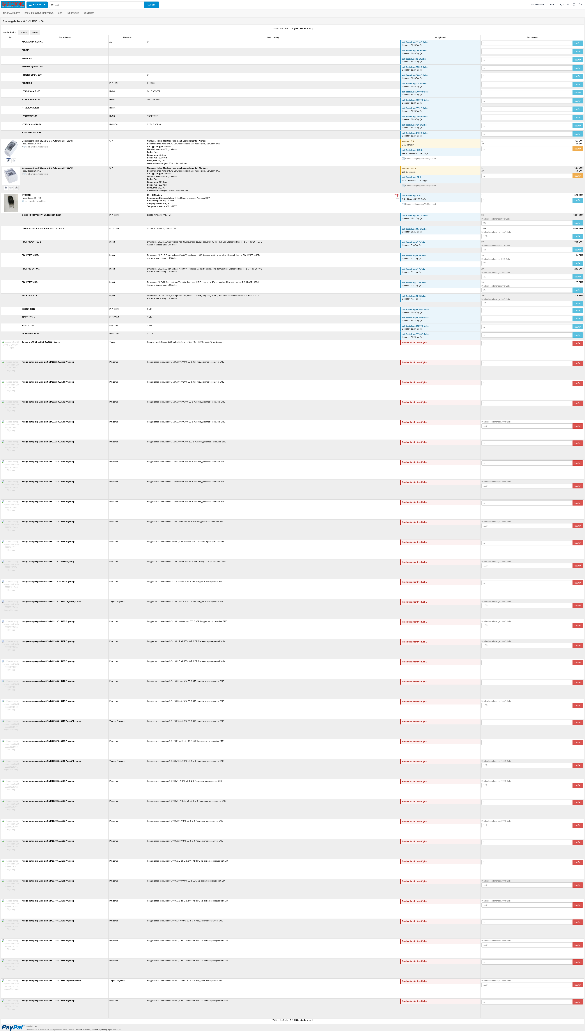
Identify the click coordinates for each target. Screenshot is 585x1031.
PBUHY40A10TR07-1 (31, 242)
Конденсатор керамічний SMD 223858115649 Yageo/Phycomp (51, 721)
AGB (60, 13)
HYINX (112, 91)
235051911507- (28, 325)
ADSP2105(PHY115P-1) (32, 42)
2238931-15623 (28, 309)
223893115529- (28, 317)
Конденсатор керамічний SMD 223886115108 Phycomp (48, 801)
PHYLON (113, 83)
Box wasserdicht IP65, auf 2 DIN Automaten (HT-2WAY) (47, 141)
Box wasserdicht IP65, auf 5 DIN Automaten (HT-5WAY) (47, 168)
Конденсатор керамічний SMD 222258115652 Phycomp (48, 402)
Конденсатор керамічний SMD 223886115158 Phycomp (48, 861)
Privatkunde (536, 5)
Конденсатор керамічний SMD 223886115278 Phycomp (48, 1000)
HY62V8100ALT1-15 (31, 99)
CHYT (112, 141)
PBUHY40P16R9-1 (30, 282)
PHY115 (25, 50)
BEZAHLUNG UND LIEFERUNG (39, 13)
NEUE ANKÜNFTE (11, 13)
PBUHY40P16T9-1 (30, 296)
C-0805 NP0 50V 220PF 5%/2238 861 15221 (41, 215)
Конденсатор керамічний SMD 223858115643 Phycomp (48, 701)
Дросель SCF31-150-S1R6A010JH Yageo (41, 342)
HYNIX (112, 108)
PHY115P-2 (27, 83)
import (112, 242)
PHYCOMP (114, 215)
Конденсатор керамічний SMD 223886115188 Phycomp (48, 901)
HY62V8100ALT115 (30, 108)
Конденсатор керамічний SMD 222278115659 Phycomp (48, 482)
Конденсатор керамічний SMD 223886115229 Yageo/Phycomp (51, 981)
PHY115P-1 (27, 58)
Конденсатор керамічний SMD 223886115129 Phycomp (48, 841)
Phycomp (113, 325)
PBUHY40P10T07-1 (30, 269)
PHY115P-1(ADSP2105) (32, 75)
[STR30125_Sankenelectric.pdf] (397, 196)
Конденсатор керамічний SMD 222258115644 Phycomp (48, 382)
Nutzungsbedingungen (103, 1030)
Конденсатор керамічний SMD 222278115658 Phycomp (48, 462)
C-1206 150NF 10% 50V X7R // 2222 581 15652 (43, 228)
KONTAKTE (89, 13)
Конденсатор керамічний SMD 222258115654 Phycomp (48, 422)
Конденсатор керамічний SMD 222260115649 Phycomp (48, 442)
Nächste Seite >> (303, 28)
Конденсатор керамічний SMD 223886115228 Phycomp (48, 941)
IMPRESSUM (73, 13)
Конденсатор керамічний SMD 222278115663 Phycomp (48, 521)
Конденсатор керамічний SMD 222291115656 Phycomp (48, 561)
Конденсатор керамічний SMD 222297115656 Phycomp (48, 621)
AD (110, 42)
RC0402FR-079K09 (30, 334)
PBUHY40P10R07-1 (31, 255)
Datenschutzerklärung (83, 1030)
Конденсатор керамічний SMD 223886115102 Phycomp (48, 781)
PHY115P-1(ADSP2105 (32, 67)
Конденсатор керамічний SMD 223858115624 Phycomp (48, 641)
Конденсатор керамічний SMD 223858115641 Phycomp (48, 681)
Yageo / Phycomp (117, 601)
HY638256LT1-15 (29, 116)
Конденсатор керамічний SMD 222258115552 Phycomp (48, 362)
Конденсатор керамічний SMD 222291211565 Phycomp (48, 581)
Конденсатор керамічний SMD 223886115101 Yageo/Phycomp (51, 761)
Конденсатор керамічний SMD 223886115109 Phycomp (48, 821)
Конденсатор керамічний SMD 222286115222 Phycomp (48, 541)
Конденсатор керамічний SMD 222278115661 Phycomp (48, 501)
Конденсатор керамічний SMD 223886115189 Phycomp (48, 921)
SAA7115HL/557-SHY (31, 132)
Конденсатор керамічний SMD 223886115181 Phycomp (48, 881)
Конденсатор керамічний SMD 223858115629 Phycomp (48, 661)
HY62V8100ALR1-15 (31, 91)
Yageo (112, 342)
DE (550, 5)
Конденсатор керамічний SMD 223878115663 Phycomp (48, 741)
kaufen (577, 43)
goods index (32, 1026)
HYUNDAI (113, 124)
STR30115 (26, 195)
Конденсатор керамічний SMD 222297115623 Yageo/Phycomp (51, 601)
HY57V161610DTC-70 (31, 124)
